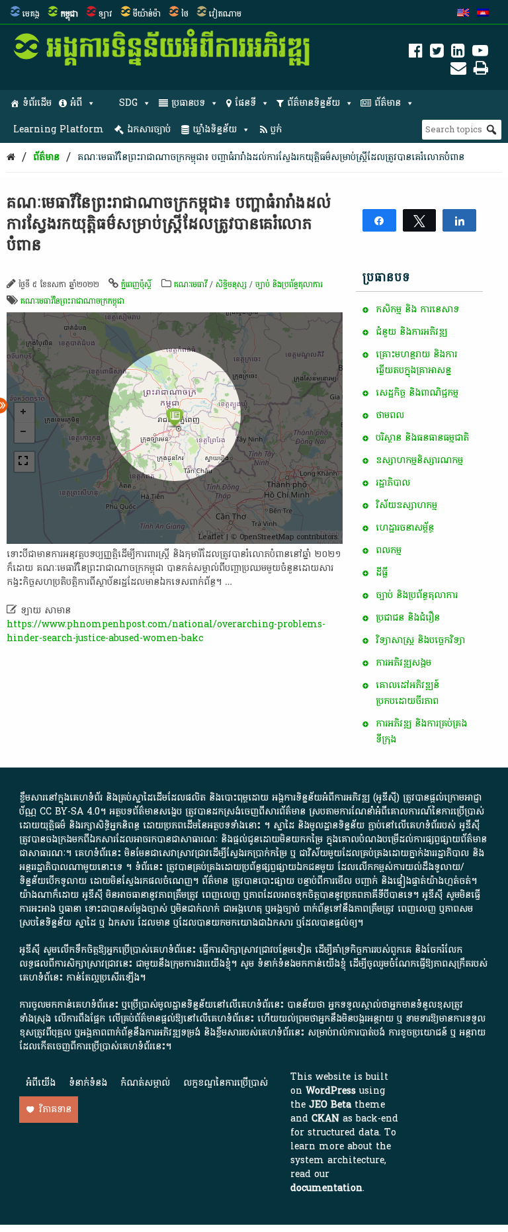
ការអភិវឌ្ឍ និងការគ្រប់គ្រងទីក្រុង (421, 731)
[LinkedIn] (458, 53)
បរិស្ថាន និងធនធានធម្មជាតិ (422, 437)
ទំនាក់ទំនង (88, 1083)
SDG (128, 103)
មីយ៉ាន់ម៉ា (147, 14)
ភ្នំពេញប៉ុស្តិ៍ (136, 284)
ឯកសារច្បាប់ (149, 129)
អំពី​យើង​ (41, 1083)
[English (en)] (463, 14)
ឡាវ (105, 14)
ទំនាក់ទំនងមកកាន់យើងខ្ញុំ (301, 963)
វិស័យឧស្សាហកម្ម (406, 505)
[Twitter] (437, 53)
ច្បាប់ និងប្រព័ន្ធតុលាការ (289, 284)
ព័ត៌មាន (387, 103)
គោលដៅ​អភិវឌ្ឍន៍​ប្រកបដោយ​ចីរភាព (407, 693)
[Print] (481, 70)
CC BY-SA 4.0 (70, 811)
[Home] (11, 157)
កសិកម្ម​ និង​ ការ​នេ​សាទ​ (417, 309)
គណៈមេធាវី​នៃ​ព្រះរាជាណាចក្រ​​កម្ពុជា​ (72, 301)
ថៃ (185, 14)
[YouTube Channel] (480, 53)
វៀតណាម (225, 14)
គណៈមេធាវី (190, 284)
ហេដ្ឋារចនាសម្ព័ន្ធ (405, 527)
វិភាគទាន (55, 1109)
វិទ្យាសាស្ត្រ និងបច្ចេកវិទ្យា (420, 640)
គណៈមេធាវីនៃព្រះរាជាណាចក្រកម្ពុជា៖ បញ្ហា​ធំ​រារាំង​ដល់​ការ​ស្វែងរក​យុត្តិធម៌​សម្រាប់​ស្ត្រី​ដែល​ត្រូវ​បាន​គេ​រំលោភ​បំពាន (270, 157)
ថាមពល (390, 415)
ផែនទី (245, 103)
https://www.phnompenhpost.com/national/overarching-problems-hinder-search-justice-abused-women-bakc (166, 631)
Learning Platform (58, 129)
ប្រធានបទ (188, 103)
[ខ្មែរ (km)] (483, 14)
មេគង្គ (31, 14)
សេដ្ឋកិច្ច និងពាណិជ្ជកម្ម (417, 392)
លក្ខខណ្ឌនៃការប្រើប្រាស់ (225, 1083)
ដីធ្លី (382, 572)
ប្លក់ (276, 129)
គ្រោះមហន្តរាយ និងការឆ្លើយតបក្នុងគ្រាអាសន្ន (416, 362)
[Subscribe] (458, 70)
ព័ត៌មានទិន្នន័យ (313, 103)
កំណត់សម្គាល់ (145, 1083)
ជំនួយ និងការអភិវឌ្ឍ (411, 332)
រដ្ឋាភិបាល (393, 482)
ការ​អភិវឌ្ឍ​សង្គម (403, 662)
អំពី (76, 103)
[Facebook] (416, 53)
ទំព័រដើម (37, 103)
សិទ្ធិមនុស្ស (231, 284)
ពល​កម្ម (389, 550)
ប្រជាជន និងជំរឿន (408, 617)
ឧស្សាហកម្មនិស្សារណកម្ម (419, 460)
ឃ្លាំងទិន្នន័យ (214, 129)
